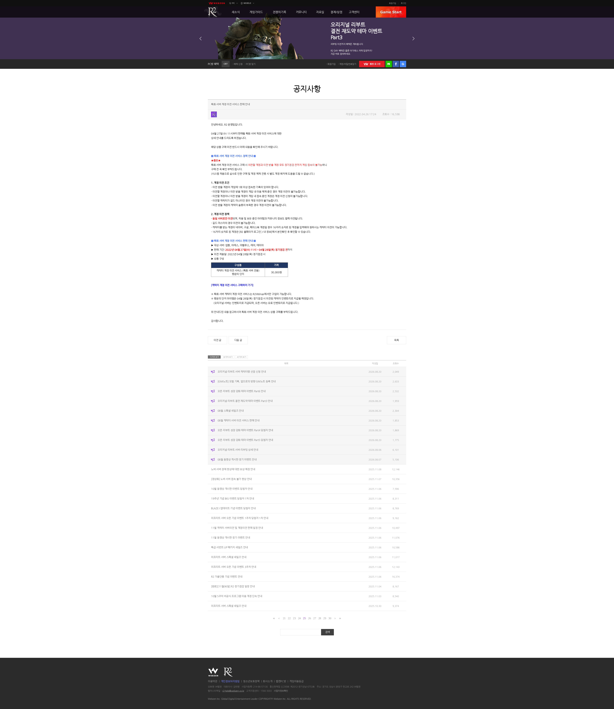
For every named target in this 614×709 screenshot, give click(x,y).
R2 (212, 12)
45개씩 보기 (241, 357)
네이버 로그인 (389, 64)
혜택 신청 (238, 64)
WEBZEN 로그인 (372, 64)
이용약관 (212, 681)
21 (284, 618)
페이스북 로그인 (396, 64)
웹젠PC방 (281, 681)
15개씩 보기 (214, 357)
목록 (396, 340)
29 (324, 618)
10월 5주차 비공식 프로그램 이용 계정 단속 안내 (236, 596)
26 (309, 618)
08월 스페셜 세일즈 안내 (231, 410)
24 (299, 618)
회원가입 (392, 3)
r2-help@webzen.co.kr (233, 690)
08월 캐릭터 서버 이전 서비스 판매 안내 (239, 420)
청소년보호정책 (251, 681)
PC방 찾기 (250, 64)
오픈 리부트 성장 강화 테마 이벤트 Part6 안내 (242, 391)
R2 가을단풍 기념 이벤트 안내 (226, 576)
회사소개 (267, 681)
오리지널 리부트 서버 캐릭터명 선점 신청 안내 (242, 371)
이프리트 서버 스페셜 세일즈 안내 (228, 557)
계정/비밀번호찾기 (347, 64)
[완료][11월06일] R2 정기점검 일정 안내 (233, 586)
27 (314, 618)
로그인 (403, 3)
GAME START (391, 12)
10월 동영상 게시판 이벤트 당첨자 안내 (231, 488)
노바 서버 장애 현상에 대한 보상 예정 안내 (233, 469)
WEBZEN (213, 672)
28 (319, 618)
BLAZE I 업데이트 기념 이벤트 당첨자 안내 (233, 508)
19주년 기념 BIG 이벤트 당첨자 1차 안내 (232, 498)
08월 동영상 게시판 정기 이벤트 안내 (237, 459)
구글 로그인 (403, 64)
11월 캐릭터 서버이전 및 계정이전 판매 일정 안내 (237, 527)
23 (294, 618)
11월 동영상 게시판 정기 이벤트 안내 (230, 537)
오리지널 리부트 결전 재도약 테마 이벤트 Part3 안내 (245, 400)
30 (329, 618)
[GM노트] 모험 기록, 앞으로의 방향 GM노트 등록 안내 (247, 381)
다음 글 (238, 340)
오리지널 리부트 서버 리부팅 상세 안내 (238, 449)
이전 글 (217, 340)
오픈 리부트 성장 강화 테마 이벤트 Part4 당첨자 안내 (245, 430)
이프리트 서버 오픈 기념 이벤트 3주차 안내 (233, 566)
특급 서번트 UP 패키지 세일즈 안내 (229, 547)
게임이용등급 (296, 681)
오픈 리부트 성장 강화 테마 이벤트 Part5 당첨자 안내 (245, 439)
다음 (413, 39)
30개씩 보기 (228, 357)
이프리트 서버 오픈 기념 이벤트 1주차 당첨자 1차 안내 (239, 518)
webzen (217, 3)
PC (233, 3)
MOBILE (247, 3)
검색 (327, 631)
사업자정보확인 (281, 690)
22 (289, 618)
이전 (200, 39)
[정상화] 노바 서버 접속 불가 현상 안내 (231, 479)
